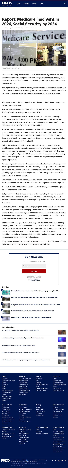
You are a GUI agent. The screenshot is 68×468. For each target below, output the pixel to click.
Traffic (54, 378)
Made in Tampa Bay (7, 417)
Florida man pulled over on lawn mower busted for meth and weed (32, 310)
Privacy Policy (36, 279)
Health (3, 386)
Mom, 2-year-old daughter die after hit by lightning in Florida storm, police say (23, 338)
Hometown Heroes (58, 382)
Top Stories (5, 378)
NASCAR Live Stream (58, 439)
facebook (52, 460)
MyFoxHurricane (23, 392)
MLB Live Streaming (58, 437)
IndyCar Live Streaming (59, 441)
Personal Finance (40, 411)
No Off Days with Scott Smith (42, 385)
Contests (55, 417)
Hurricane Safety (23, 388)
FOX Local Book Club (58, 409)
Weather (22, 376)
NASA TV (21, 419)
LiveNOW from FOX (24, 411)
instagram (59, 460)
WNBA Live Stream (58, 450)
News (13, 28)
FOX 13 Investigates (7, 390)
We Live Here (7, 405)
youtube (62, 460)
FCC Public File (23, 439)
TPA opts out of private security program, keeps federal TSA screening (20, 352)
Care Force (5, 423)
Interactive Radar (23, 380)
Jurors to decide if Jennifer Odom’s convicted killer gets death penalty (20, 330)
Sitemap (4, 400)
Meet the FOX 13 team (25, 429)
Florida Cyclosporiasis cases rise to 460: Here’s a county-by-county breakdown (35, 291)
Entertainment (58, 405)
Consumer (5, 384)
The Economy (39, 413)
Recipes (55, 386)
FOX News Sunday (7, 396)
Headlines (55, 407)
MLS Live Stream (57, 452)
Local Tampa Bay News (8, 380)
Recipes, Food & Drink (8, 419)
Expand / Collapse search (65, 3)
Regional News (7, 427)
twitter (56, 460)
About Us (22, 427)
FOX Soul (21, 415)
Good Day (56, 376)
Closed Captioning (24, 437)
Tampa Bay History (7, 421)
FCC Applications (23, 441)
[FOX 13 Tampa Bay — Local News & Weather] (7, 4)
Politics (4, 388)
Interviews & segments (42, 433)
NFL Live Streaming (58, 431)
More (41, 3)
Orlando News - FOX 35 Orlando (8, 430)
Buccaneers (39, 378)
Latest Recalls (39, 409)
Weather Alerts (23, 386)
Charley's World (57, 380)
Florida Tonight (6, 409)
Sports (38, 376)
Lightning (38, 382)
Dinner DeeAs (5, 411)
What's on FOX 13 (58, 415)
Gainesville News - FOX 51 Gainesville (8, 433)
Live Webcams (23, 382)
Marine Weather (23, 384)
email (65, 460)
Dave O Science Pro (58, 390)
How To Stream (23, 407)
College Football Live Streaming (58, 434)
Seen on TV (5, 394)
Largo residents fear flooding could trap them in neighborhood (31, 317)
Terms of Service (35, 280)
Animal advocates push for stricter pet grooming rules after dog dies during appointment (25, 360)
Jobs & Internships (24, 433)
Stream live (39, 431)
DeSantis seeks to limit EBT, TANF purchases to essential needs (18, 345)
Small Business (40, 415)
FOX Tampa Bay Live (24, 421)
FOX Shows (56, 413)
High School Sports (41, 390)
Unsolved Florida (6, 392)
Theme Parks (5, 415)
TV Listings (22, 431)
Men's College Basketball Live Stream (59, 443)
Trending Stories (57, 411)
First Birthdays (57, 388)
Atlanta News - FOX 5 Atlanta (8, 437)
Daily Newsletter (6, 398)
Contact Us (22, 443)
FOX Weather (22, 394)
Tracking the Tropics (24, 390)
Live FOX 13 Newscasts (25, 409)
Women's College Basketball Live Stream (59, 447)
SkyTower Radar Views (25, 378)
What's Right (5, 407)
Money (38, 405)
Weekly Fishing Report (42, 388)
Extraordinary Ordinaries (59, 384)
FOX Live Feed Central (25, 417)
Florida (4, 382)
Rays (37, 380)
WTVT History (22, 435)
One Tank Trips (6, 413)
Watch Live (23, 405)
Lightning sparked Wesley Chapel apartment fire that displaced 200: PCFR (34, 297)
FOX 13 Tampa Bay (6, 28)
